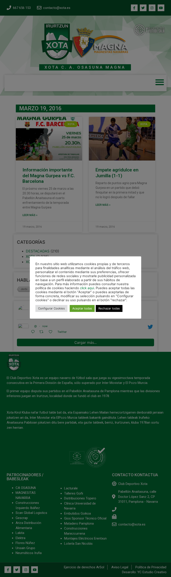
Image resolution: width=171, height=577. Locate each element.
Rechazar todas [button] (109, 308)
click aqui (87, 288)
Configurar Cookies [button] (51, 308)
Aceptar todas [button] (82, 308)
